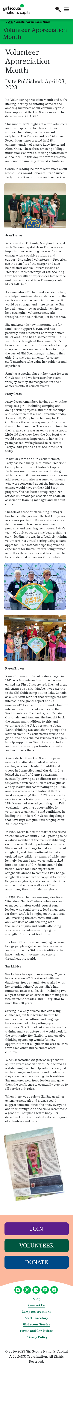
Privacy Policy (36, 1337)
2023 (10, 22)
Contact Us (36, 1305)
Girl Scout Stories (36, 1324)
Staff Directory (36, 1318)
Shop (36, 1299)
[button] (58, 9)
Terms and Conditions (37, 1331)
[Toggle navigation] (66, 9)
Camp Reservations (36, 1311)
